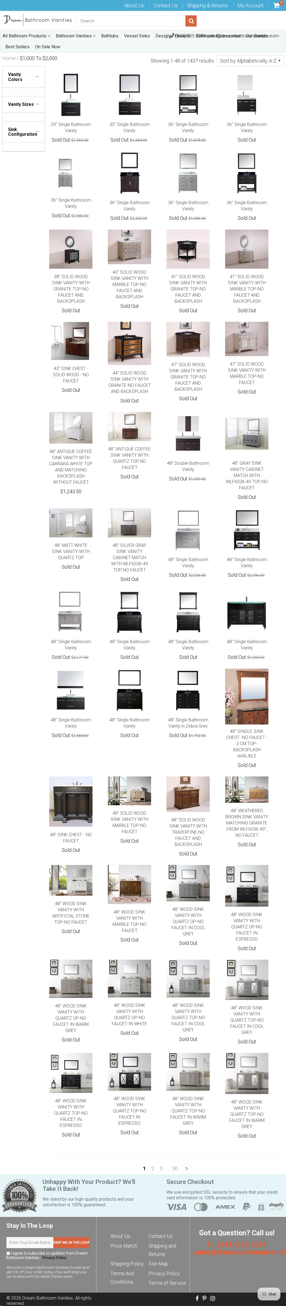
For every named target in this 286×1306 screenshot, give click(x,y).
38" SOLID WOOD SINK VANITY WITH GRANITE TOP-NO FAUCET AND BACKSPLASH (71, 289)
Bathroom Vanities (74, 36)
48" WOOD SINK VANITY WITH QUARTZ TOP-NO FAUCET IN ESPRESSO (71, 1113)
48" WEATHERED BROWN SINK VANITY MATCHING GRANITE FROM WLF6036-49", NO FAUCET (246, 823)
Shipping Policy (127, 1264)
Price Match (123, 1246)
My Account (250, 5)
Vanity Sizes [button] (21, 104)
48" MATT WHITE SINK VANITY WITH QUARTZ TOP (71, 551)
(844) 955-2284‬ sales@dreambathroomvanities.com (226, 36)
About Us (134, 5)
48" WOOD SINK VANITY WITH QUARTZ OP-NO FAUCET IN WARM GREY (71, 1018)
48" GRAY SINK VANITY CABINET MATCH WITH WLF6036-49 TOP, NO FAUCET (247, 475)
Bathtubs (109, 36)
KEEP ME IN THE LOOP (71, 1243)
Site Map (158, 1264)
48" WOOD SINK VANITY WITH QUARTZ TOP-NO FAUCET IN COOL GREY (188, 1018)
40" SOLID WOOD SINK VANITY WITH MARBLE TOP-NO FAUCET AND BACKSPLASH (129, 284)
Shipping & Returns (207, 5)
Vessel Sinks (137, 36)
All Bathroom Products (25, 36)
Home (9, 58)
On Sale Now (47, 46)
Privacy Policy (54, 1257)
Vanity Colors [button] (15, 77)
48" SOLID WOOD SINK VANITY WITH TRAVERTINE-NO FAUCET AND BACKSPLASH (188, 832)
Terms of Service (167, 1283)
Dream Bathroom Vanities (47, 1298)
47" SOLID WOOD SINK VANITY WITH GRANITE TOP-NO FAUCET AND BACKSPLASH (188, 377)
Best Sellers (17, 46)
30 (175, 1168)
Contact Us (166, 5)
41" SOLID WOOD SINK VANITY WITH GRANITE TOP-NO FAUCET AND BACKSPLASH (188, 289)
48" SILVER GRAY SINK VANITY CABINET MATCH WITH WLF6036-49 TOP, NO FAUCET (129, 558)
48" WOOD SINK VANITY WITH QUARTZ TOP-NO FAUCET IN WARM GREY (188, 1111)
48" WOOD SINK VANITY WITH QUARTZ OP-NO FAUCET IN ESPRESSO (247, 927)
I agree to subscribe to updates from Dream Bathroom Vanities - (47, 1255)
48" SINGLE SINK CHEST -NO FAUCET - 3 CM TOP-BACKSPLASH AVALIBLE (247, 744)
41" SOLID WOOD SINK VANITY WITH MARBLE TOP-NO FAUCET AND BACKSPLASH (247, 289)
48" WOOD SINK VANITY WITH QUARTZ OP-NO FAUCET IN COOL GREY (188, 921)
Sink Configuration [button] (22, 132)
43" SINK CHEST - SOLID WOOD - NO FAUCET (71, 374)
